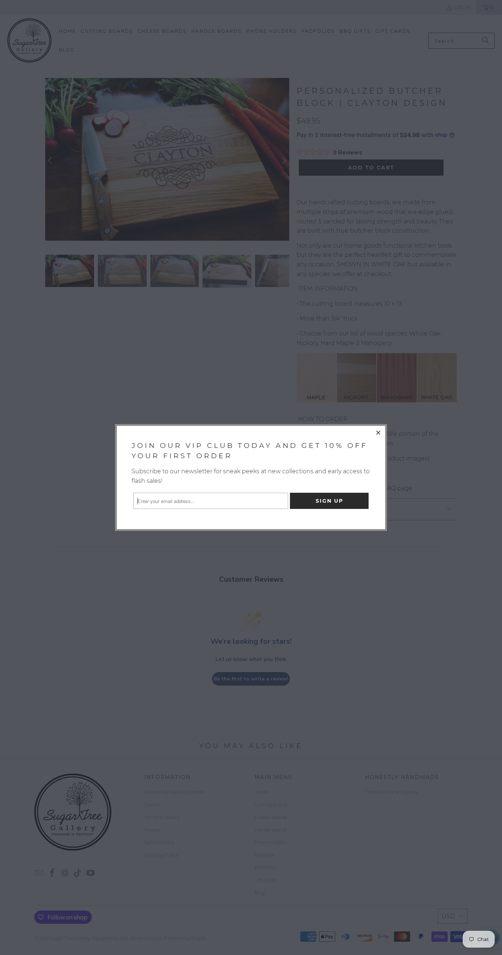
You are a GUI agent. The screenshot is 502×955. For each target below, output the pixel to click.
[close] (378, 432)
